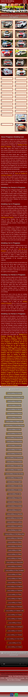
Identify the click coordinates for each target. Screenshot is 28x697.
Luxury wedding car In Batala (14, 417)
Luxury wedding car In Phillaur (15, 582)
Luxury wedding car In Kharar (14, 498)
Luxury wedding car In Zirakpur (14, 646)
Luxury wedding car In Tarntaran (14, 634)
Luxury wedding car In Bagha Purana (14, 421)
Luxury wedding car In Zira (15, 642)
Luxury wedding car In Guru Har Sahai (14, 473)
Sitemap (10, 676)
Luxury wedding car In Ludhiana (14, 522)
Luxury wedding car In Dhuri (14, 429)
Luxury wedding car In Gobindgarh (15, 465)
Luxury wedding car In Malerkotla (14, 538)
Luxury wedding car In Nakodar (14, 566)
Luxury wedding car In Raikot (14, 602)
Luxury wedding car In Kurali (14, 510)
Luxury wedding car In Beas (14, 405)
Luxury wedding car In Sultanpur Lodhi (15, 610)
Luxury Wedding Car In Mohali (15, 530)
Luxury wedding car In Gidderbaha (15, 469)
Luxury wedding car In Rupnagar (14, 606)
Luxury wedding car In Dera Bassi (14, 437)
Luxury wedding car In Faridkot (15, 449)
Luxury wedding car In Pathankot (14, 590)
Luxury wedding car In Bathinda (14, 413)
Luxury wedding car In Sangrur (15, 614)
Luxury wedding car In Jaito (14, 494)
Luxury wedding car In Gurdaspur (14, 461)
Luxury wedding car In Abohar (14, 401)
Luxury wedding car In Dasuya (15, 433)
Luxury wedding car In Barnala (15, 409)
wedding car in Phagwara (7, 217)
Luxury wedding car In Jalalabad (14, 489)
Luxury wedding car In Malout (14, 554)
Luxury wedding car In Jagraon (15, 481)
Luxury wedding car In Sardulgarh (14, 626)
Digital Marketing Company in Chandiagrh (15, 678)
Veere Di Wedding (7, 1)
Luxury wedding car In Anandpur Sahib (15, 397)
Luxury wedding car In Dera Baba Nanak (14, 425)
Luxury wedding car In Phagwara (14, 586)
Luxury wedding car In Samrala (14, 630)
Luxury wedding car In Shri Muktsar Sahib (14, 534)
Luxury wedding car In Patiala (14, 578)
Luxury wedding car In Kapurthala (14, 514)
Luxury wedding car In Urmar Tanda (14, 638)
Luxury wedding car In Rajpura (15, 598)
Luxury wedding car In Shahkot (14, 618)
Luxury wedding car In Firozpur (14, 453)
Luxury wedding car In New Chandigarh (14, 570)
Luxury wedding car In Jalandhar (14, 485)
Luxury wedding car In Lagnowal (14, 526)
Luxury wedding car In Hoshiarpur (14, 477)
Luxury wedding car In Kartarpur (14, 506)
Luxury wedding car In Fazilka (15, 445)
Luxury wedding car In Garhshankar (14, 457)
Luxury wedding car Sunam (14, 622)
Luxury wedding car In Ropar (14, 594)
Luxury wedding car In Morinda (15, 546)
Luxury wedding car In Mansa (14, 542)
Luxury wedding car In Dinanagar (14, 441)
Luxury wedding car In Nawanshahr (14, 562)
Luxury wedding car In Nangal (14, 558)
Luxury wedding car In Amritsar (15, 393)
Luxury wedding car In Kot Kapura (14, 518)
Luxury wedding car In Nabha (14, 574)
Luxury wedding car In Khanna (15, 502)
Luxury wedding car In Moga (14, 550)
